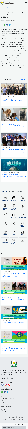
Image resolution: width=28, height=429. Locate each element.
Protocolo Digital (5, 200)
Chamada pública (14, 226)
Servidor (22, 234)
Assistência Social (22, 226)
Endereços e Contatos (5, 217)
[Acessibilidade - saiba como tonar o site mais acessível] (13, 424)
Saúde (14, 234)
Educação (5, 234)
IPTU (23, 209)
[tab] (4, 191)
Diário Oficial (14, 200)
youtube (9, 385)
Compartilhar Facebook (7, 24)
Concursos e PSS (14, 217)
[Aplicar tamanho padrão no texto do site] (21, 424)
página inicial (7, 3)
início (3, 8)
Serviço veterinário (13, 243)
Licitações (5, 226)
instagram (6, 385)
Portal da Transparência (14, 209)
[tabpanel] (14, 220)
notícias (7, 8)
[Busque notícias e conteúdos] (24, 427)
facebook (2, 385)
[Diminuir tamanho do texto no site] (19, 424)
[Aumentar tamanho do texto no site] (24, 424)
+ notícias (24, 79)
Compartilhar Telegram (9, 24)
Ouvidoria (23, 200)
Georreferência (22, 217)
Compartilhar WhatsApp (4, 24)
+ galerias (24, 254)
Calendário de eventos (5, 243)
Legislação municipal (5, 209)
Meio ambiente (22, 243)
